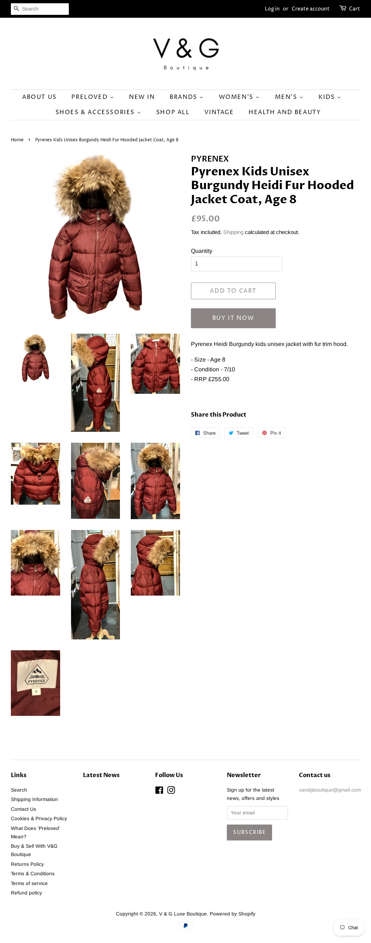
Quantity (201, 251)
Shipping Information (34, 799)
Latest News (101, 775)
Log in (272, 8)
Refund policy (26, 893)
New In (142, 97)
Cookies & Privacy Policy (39, 818)
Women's (237, 97)
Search (19, 790)
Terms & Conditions (33, 873)
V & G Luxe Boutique (183, 914)
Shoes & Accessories (96, 112)
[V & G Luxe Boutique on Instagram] (171, 791)
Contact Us (23, 809)
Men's (287, 97)
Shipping (233, 232)
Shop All (173, 112)
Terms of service (29, 883)
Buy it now (233, 318)
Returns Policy (27, 864)
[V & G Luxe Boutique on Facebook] (159, 791)
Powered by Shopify (232, 914)
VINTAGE (219, 112)
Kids (327, 97)
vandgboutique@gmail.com (330, 790)
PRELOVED (90, 97)
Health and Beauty (285, 112)
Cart (354, 8)
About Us (39, 97)
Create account (311, 8)
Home (17, 140)
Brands (184, 97)
